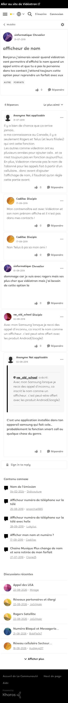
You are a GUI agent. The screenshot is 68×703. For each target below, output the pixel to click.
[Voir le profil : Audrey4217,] (7, 646)
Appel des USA (23, 585)
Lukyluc (31, 526)
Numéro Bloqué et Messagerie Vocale (34, 629)
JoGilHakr (36, 604)
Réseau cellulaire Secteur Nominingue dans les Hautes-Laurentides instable (34, 643)
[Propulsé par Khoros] (34, 694)
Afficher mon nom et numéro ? (32, 535)
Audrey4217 (36, 648)
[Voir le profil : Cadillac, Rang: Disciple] (10, 201)
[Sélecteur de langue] (20, 14)
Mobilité (11, 24)
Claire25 (31, 557)
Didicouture (34, 491)
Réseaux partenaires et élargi (34, 599)
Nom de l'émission (23, 487)
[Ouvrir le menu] (62, 24)
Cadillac (21, 198)
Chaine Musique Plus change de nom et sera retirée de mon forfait (36, 550)
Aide (5, 683)
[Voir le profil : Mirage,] (7, 588)
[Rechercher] (30, 14)
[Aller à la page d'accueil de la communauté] (12, 14)
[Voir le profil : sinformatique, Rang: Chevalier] (7, 37)
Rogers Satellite (24, 614)
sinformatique (23, 35)
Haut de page (52, 676)
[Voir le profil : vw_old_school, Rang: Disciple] (8, 317)
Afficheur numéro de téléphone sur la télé (37, 502)
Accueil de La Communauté (20, 676)
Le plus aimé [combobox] (53, 105)
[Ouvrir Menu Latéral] (5, 14)
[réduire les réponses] (34, 112)
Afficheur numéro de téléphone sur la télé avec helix (37, 519)
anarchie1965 (34, 509)
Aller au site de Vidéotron (19, 4)
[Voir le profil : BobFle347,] (7, 631)
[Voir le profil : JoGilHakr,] (7, 602)
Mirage (34, 590)
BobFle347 (35, 633)
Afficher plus (36, 659)
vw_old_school (22, 314)
